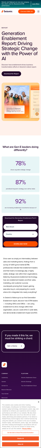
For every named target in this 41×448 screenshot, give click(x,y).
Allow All (20, 444)
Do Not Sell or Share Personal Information (20, 432)
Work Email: (10, 227)
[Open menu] (38, 11)
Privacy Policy (26, 428)
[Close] (38, 402)
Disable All (20, 438)
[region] (20, 423)
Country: (9, 234)
